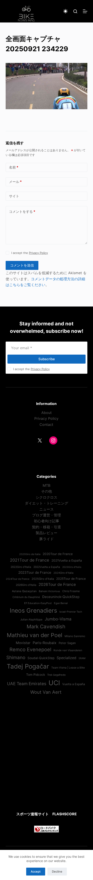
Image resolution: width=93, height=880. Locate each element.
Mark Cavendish (46, 626)
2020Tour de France (58, 554)
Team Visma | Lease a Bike (68, 667)
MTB (46, 485)
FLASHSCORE (64, 814)
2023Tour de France (34, 572)
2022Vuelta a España (46, 567)
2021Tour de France (29, 560)
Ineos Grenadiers (33, 610)
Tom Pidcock (35, 674)
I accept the (29, 253)
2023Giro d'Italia (71, 567)
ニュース (46, 509)
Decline (57, 871)
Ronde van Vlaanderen (67, 650)
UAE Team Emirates (26, 683)
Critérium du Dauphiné (26, 597)
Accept (36, 871)
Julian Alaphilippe (31, 619)
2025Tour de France (71, 578)
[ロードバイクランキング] (46, 828)
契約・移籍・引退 (46, 527)
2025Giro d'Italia (43, 578)
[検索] (75, 11)
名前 (13, 167)
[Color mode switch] (65, 11)
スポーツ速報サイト (32, 814)
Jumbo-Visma (58, 618)
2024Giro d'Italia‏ (63, 572)
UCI (54, 683)
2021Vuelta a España (66, 560)
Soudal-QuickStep (41, 658)
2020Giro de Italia (29, 554)
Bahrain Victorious (49, 591)
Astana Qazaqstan (24, 591)
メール (15, 182)
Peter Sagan (67, 643)
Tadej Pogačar (28, 666)
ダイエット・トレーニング (46, 503)
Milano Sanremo (75, 636)
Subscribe (46, 359)
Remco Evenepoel (30, 649)
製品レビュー (46, 533)
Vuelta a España (73, 684)
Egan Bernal (61, 603)
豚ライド (46, 539)
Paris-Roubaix (44, 642)
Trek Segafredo (56, 674)
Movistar (23, 643)
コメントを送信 (22, 265)
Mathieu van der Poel (34, 635)
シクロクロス (46, 497)
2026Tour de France (57, 584)
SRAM (82, 658)
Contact (46, 424)
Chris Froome (71, 591)
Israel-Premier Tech (70, 611)
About (46, 412)
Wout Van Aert (45, 692)
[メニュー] (85, 11)
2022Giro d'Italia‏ (21, 567)
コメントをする (22, 211)
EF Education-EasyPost (38, 603)
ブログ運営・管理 (46, 515)
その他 (46, 491)
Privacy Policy (38, 253)
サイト (14, 196)
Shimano (15, 657)
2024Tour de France (17, 578)
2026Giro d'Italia (26, 585)
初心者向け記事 (46, 521)
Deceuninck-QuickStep (60, 597)
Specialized (66, 658)
